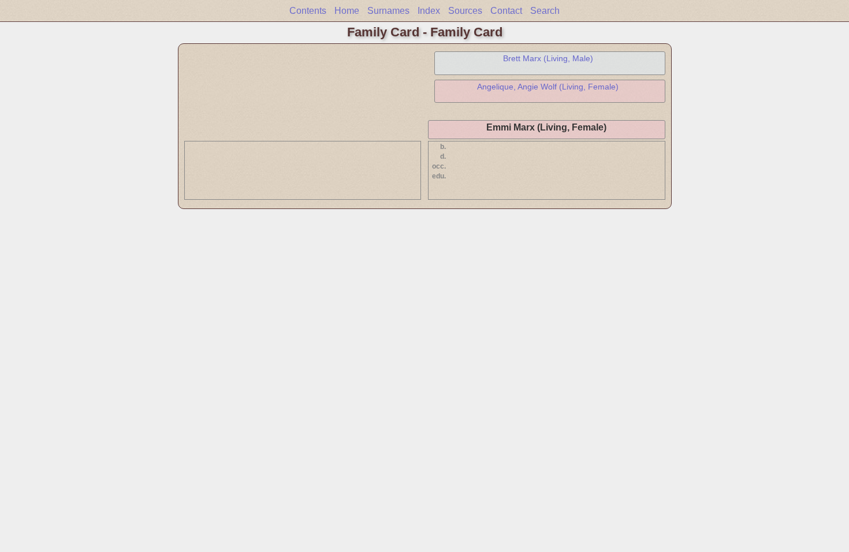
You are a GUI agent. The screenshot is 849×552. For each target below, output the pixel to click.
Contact (506, 11)
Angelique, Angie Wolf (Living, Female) (548, 86)
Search (545, 11)
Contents (307, 11)
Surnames (388, 11)
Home (346, 11)
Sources (465, 11)
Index (429, 11)
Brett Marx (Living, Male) (548, 58)
